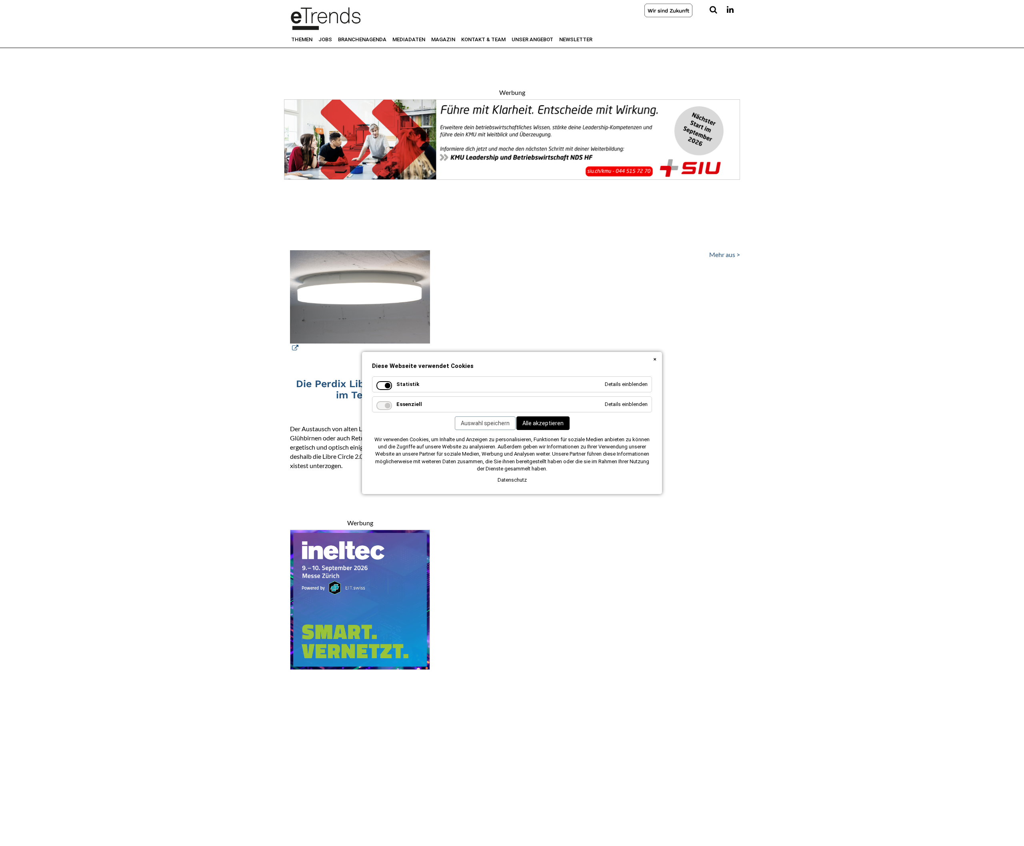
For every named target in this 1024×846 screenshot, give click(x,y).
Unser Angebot (532, 39)
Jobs (325, 39)
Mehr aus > (724, 254)
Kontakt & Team (483, 39)
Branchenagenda (362, 39)
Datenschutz (512, 480)
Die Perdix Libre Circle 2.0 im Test (360, 389)
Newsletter (575, 39)
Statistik (407, 384)
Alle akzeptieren (543, 423)
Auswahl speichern (485, 423)
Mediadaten (408, 39)
